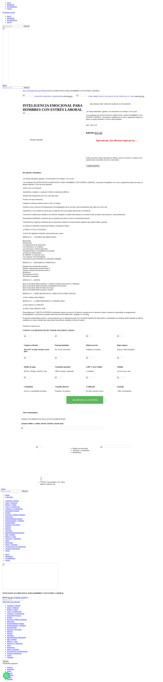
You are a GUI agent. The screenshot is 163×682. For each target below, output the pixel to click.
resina (9, 671)
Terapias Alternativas (14, 653)
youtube (10, 679)
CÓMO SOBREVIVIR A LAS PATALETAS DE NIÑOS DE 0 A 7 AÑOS (111, 96)
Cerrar (3, 489)
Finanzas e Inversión (14, 629)
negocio (10, 667)
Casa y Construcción (14, 612)
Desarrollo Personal (34, 91)
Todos (9, 655)
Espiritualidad (12, 627)
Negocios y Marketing (15, 643)
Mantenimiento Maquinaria (16, 637)
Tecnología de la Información (17, 651)
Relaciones (11, 647)
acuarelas (10, 675)
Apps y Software (13, 608)
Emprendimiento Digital (15, 623)
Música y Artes (12, 641)
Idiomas (10, 631)
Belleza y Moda (12, 610)
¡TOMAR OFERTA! (93, 166)
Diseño (9, 617)
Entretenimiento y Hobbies (16, 625)
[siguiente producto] (77, 93)
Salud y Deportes (13, 649)
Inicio (25, 91)
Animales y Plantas (13, 606)
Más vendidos (12, 639)
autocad (9, 673)
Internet (9, 633)
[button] (6, 675)
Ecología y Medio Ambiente (17, 619)
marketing (10, 669)
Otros (9, 645)
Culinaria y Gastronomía (15, 613)
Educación (10, 621)
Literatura (10, 635)
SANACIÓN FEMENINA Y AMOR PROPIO (48, 96)
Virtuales (10, 657)
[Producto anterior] (24, 93)
